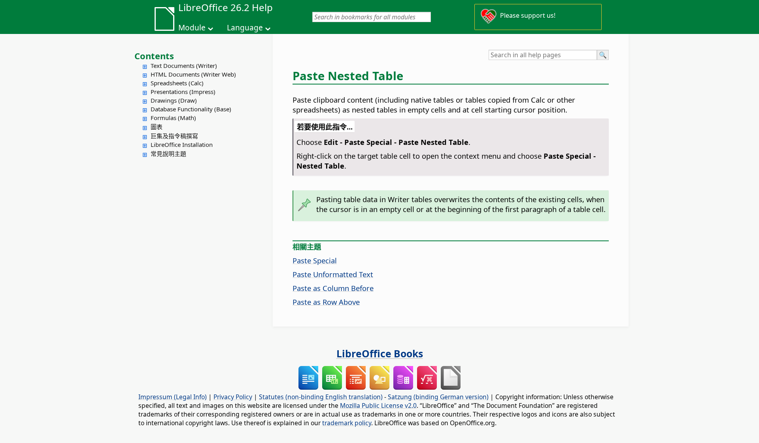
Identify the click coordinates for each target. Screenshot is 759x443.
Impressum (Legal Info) (172, 396)
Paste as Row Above (326, 302)
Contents (154, 56)
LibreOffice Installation (182, 144)
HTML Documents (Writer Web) (193, 74)
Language (245, 28)
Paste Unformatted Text (333, 274)
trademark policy (346, 423)
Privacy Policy (232, 396)
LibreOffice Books (379, 353)
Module (192, 28)
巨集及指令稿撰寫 (174, 136)
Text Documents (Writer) (184, 65)
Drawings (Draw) (174, 100)
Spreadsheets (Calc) (177, 83)
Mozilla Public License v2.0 (378, 405)
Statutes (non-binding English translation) (321, 396)
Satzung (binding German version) (438, 396)
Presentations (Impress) (183, 92)
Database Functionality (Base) (191, 109)
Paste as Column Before (333, 288)
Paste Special (315, 260)
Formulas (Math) (173, 118)
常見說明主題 (168, 154)
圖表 (156, 127)
